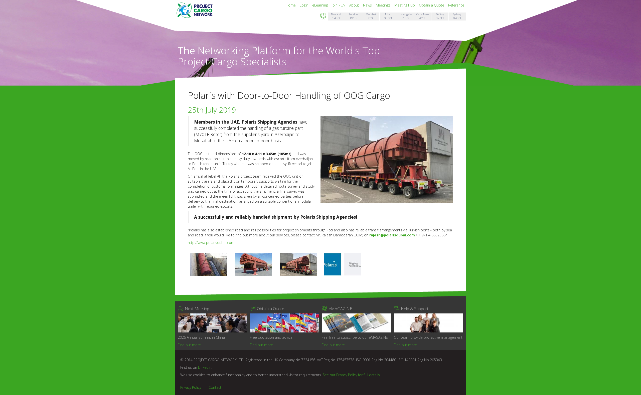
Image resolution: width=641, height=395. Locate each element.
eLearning (320, 5)
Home (291, 5)
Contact (215, 387)
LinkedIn (204, 367)
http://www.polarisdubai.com (211, 242)
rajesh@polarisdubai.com (392, 235)
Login (304, 5)
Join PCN (339, 5)
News (368, 5)
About (354, 5)
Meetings (383, 5)
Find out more (189, 344)
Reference (456, 5)
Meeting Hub (405, 5)
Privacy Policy (190, 387)
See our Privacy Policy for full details (351, 374)
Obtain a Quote (432, 5)
